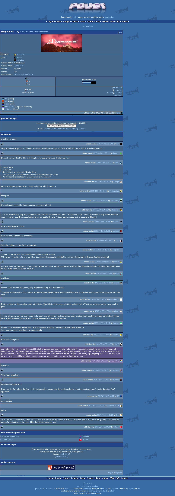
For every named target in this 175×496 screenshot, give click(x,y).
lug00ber (8, 109)
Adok (117, 163)
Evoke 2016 (19, 66)
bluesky (75, 128)
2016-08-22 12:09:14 (103, 283)
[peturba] (121, 231)
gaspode (115, 250)
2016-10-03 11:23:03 (101, 380)
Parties (74, 21)
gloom (116, 311)
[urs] (3, 98)
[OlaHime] (80, 436)
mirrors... (118, 95)
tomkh (116, 262)
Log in (50, 21)
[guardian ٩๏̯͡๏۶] (121, 406)
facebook (47, 128)
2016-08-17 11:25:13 (102, 231)
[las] (3, 101)
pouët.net (39, 489)
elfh (117, 144)
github (111, 491)
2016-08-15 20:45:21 (100, 200)
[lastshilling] (121, 200)
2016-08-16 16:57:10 (101, 210)
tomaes (116, 323)
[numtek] (121, 222)
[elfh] (121, 144)
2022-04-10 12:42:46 (96, 406)
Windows (19, 54)
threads (82, 128)
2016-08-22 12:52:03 (103, 311)
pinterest (61, 128)
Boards (90, 21)
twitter (54, 128)
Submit (124, 21)
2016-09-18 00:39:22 (100, 370)
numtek (116, 222)
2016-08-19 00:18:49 (101, 250)
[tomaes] (121, 323)
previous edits (62, 456)
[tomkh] (121, 262)
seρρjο (116, 283)
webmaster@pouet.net (98, 491)
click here (65, 454)
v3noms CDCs (6, 439)
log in (110, 473)
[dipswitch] (121, 210)
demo (18, 57)
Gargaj (116, 182)
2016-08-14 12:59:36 (101, 153)
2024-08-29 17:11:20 (105, 415)
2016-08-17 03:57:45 (102, 222)
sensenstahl (114, 191)
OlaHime (85, 436)
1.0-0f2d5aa (48, 489)
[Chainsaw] (121, 370)
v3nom (116, 427)
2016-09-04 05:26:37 (104, 344)
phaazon (115, 153)
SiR (117, 415)
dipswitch (115, 210)
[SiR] (121, 415)
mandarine (109, 17)
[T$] (121, 396)
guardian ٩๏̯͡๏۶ (113, 406)
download (117, 88)
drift (117, 240)
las (6, 101)
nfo (120, 32)
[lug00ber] (3, 109)
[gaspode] (121, 250)
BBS (112, 21)
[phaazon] (121, 153)
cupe (7, 104)
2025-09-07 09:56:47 (103, 427)
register (118, 473)
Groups (65, 21)
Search (104, 21)
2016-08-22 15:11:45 (102, 323)
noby (117, 273)
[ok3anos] (121, 380)
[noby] (121, 273)
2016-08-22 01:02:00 (104, 273)
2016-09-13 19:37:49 (99, 361)
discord (131, 489)
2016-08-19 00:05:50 (105, 240)
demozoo (118, 90)
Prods (58, 21)
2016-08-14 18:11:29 (104, 163)
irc (139, 489)
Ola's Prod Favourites (9, 436)
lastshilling (115, 200)
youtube (118, 92)
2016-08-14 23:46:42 (98, 191)
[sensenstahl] (121, 191)
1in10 (117, 344)
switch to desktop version (87, 486)
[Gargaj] (121, 182)
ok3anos (115, 380)
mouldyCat (9, 106)
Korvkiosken (114, 299)
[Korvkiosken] (121, 299)
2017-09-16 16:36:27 (106, 396)
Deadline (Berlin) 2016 (23, 74)
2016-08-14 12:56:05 (105, 144)
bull (74, 17)
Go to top (88, 483)
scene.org (87, 489)
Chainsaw (115, 370)
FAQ (117, 21)
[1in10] (121, 344)
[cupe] (3, 104)
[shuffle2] (121, 335)
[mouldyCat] (3, 106)
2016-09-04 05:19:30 (102, 335)
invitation (19, 60)
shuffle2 (116, 335)
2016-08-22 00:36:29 (103, 262)
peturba (116, 231)
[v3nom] (121, 427)
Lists (97, 21)
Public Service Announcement (34, 32)
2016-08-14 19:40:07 (103, 182)
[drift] (121, 240)
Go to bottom (87, 26)
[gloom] (121, 311)
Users (82, 21)
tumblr (68, 128)
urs (6, 98)
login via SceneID (65, 468)
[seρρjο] (121, 283)
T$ (118, 396)
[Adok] (121, 163)
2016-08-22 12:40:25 (98, 299)
